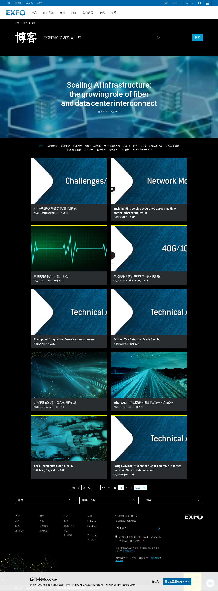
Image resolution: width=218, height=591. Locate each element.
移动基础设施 (172, 145)
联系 (113, 12)
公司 (8, 3)
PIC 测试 (125, 149)
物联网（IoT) (139, 145)
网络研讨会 (69, 526)
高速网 (126, 145)
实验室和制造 (155, 145)
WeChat (91, 540)
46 (120, 487)
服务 (73, 12)
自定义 (155, 581)
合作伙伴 (29, 3)
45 (114, 487)
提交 (160, 529)
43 (103, 487)
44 (109, 487)
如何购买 (88, 12)
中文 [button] (188, 3)
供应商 (39, 3)
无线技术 (113, 149)
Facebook (92, 526)
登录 (175, 3)
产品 (34, 12)
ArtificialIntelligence (142, 149)
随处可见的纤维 (93, 145)
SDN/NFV (89, 149)
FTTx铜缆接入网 (112, 145)
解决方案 (48, 12)
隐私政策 (155, 558)
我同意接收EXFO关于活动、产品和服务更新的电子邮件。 (140, 539)
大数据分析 (52, 145)
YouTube (92, 535)
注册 (166, 3)
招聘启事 (17, 3)
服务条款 (119, 561)
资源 (102, 12)
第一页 (76, 487)
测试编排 (101, 149)
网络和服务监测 (73, 149)
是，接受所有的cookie (177, 581)
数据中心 (65, 145)
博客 (66, 530)
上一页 (86, 487)
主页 (17, 23)
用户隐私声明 (128, 551)
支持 (62, 12)
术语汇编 (68, 535)
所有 (41, 145)
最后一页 (140, 487)
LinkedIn (91, 521)
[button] (200, 3)
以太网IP (77, 145)
